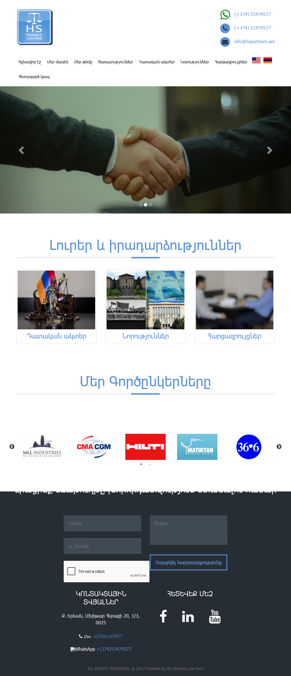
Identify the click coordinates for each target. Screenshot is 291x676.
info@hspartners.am (254, 41)
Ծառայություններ (115, 61)
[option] (42, 447)
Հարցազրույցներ (231, 61)
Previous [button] (12, 447)
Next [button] (279, 447)
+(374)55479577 (114, 649)
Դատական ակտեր (156, 61)
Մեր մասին (57, 61)
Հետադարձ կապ (34, 76)
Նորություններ (194, 61)
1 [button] (141, 464)
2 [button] (150, 464)
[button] (22, 150)
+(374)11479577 (108, 636)
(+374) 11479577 (252, 27)
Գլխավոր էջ (29, 61)
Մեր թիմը (83, 61)
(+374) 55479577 (252, 14)
